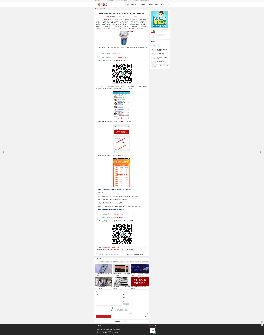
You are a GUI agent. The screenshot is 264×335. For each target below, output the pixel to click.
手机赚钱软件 (113, 16)
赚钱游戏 (105, 332)
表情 (146, 316)
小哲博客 (103, 331)
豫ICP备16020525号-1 (115, 329)
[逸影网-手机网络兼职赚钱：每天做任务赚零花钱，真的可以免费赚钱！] (102, 5)
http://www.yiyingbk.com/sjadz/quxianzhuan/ (128, 53)
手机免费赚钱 (116, 261)
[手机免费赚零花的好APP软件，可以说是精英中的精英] (103, 268)
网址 (124, 301)
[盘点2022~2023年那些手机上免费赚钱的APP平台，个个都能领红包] (140, 268)
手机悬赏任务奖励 (144, 261)
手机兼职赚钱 (101, 261)
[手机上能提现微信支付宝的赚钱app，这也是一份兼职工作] (103, 281)
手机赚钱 (100, 8)
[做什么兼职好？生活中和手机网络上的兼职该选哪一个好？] (122, 281)
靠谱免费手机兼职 (124, 261)
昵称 (124, 294)
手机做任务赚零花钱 (134, 261)
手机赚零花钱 (109, 261)
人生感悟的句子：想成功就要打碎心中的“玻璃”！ (134, 253)
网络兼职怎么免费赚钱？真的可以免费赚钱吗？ (109, 253)
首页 (128, 4)
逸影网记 (151, 4)
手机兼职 (116, 332)
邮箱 (124, 297)
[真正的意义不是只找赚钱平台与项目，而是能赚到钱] (140, 281)
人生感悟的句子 (143, 4)
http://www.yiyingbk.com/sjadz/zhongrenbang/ (127, 214)
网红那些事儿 (134, 4)
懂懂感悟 (157, 4)
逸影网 (107, 329)
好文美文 (163, 4)
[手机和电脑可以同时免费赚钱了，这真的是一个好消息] (122, 268)
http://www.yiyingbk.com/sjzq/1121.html (110, 247)
